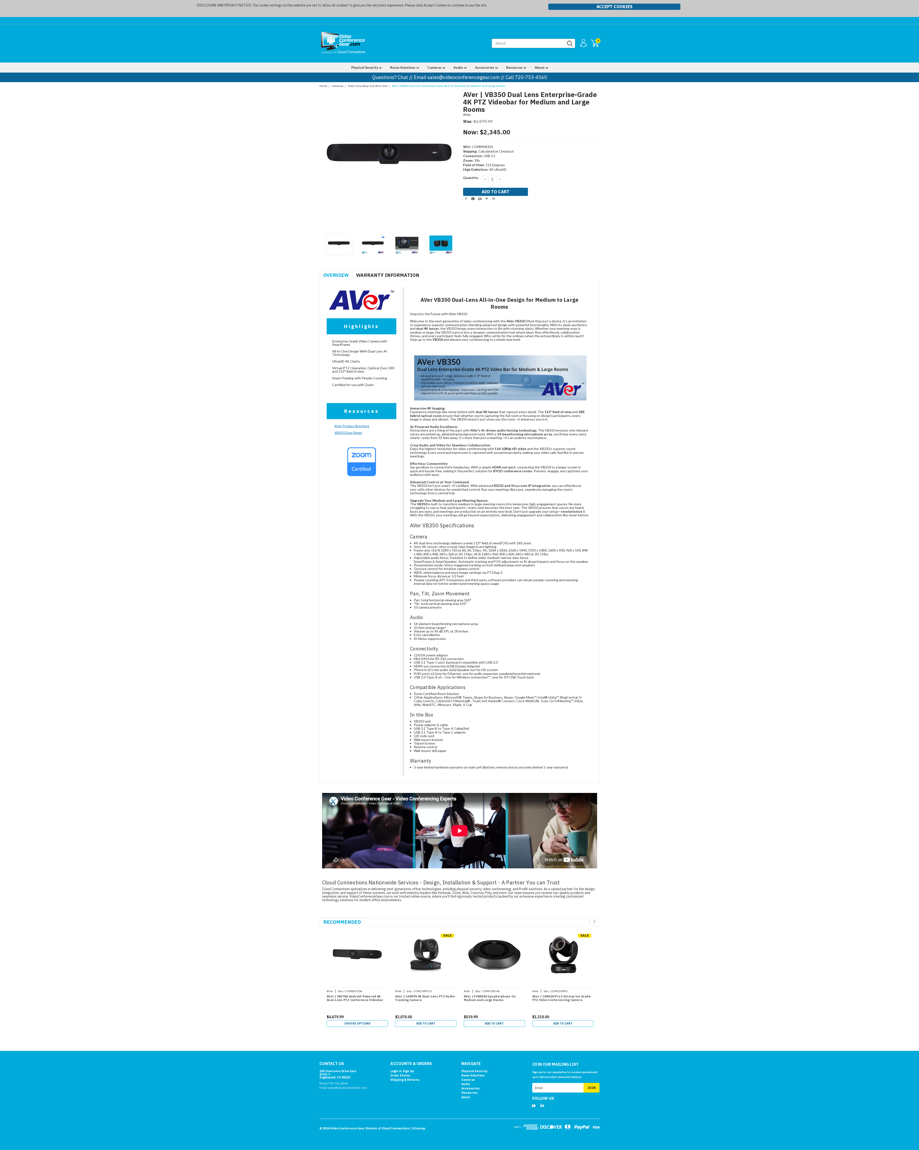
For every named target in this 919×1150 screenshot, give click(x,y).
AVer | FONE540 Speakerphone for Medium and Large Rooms (490, 998)
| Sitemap (417, 1128)
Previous (325, 161)
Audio (459, 67)
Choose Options (357, 1023)
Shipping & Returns (405, 1079)
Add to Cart (425, 1023)
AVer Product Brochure (351, 426)
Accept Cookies (614, 6)
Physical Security (365, 67)
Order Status (400, 1075)
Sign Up (408, 1071)
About (540, 67)
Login (394, 1071)
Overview (336, 275)
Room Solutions (403, 67)
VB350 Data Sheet (348, 433)
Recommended (342, 922)
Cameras (434, 67)
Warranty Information (387, 275)
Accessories (485, 67)
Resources (514, 67)
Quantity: (471, 177)
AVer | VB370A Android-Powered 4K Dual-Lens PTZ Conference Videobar (355, 998)
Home (323, 86)
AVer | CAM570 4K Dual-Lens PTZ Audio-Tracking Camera (425, 998)
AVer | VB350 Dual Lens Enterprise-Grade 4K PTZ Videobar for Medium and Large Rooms (448, 86)
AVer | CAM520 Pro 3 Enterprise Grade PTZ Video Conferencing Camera (561, 998)
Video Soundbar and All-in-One (367, 86)
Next (453, 161)
